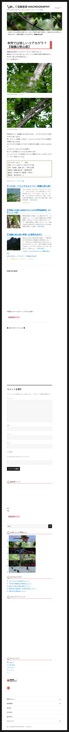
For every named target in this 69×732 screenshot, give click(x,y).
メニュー (58, 8)
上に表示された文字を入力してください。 (19, 456)
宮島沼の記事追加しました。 (18, 591)
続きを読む (33, 200)
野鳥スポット (11, 699)
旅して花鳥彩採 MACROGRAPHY (30, 6)
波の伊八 (10, 717)
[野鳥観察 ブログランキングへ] (29, 680)
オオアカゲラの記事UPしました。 (20, 581)
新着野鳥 (10, 703)
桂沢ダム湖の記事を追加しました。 (20, 586)
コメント (10, 398)
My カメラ (10, 721)
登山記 (9, 708)
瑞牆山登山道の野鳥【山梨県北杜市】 (26, 234)
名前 (8, 425)
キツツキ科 (20, 181)
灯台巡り (10, 712)
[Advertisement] (20, 342)
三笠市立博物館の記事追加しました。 (21, 584)
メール (9, 434)
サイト (9, 443)
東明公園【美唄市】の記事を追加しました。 (23, 589)
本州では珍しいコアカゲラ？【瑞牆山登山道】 (22, 256)
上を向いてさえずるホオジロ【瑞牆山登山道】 (30, 186)
